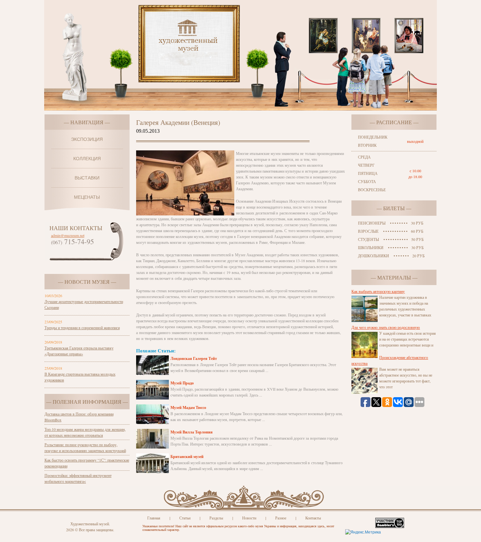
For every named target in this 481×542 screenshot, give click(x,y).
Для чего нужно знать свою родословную (385, 327)
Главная (153, 517)
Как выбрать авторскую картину (378, 291)
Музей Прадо (182, 383)
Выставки (87, 177)
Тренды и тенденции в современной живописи (82, 327)
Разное (280, 517)
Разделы (216, 517)
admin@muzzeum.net (67, 235)
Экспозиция (87, 139)
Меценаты (87, 197)
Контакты (313, 517)
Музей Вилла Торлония (191, 432)
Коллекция (87, 158)
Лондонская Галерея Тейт (193, 358)
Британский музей (187, 456)
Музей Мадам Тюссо (188, 407)
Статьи (184, 517)
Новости (249, 517)
